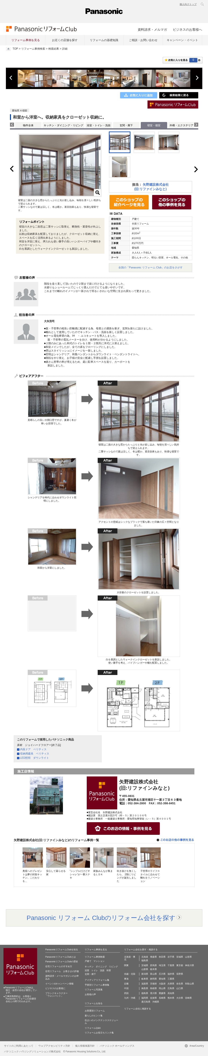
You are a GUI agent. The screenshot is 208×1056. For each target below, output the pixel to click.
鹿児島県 (145, 1001)
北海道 (144, 957)
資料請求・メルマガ (152, 29)
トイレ (94, 970)
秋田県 (162, 957)
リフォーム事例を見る (25, 40)
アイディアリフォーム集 (97, 980)
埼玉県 (162, 965)
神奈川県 (189, 965)
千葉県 (171, 965)
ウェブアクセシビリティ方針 (54, 1046)
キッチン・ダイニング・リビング (63, 125)
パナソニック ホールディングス (117, 1046)
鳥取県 (144, 988)
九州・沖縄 (129, 998)
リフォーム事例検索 (33, 48)
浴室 (87, 970)
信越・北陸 (129, 974)
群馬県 (153, 965)
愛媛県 (162, 993)
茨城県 (144, 965)
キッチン (89, 966)
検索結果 (53, 48)
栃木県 (153, 969)
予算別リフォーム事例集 (97, 985)
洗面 (102, 970)
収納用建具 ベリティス (34, 753)
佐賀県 (153, 998)
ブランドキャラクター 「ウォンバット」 (56, 994)
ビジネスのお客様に (55, 988)
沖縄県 (155, 1001)
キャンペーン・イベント (182, 40)
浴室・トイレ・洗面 (98, 125)
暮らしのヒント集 (94, 1015)
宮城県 (179, 957)
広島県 (171, 988)
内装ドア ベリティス (33, 749)
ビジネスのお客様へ (187, 29)
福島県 (144, 960)
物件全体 (28, 125)
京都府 (153, 983)
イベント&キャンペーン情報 (59, 983)
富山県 (153, 974)
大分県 (179, 998)
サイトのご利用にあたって (18, 1046)
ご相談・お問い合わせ (143, 40)
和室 (108, 970)
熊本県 (171, 998)
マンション (99, 961)
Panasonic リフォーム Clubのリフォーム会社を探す (101, 917)
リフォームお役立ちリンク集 (99, 1032)
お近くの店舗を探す (65, 40)
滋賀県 (144, 983)
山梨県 (144, 969)
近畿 (126, 983)
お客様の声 (90, 994)
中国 (126, 988)
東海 (126, 979)
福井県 (171, 974)
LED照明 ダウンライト (34, 757)
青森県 (153, 957)
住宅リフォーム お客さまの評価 (62, 971)
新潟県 (144, 974)
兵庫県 (171, 983)
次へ (197, 78)
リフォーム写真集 (94, 989)
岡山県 (162, 988)
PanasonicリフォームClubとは (60, 957)
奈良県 (179, 983)
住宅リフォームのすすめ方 (58, 966)
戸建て (88, 961)
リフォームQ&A (93, 1028)
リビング (113, 966)
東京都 (179, 965)
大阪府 (162, 983)
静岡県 (153, 979)
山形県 (188, 957)
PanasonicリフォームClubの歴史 (61, 961)
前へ (11, 78)
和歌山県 (189, 983)
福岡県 (144, 998)
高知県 (171, 993)
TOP (15, 48)
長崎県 (162, 998)
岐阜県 (144, 979)
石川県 (162, 974)
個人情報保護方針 (85, 1046)
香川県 (153, 993)
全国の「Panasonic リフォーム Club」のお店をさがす (150, 267)
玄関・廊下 (126, 125)
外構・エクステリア (181, 125)
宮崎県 (188, 998)
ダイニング (101, 966)
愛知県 (162, 979)
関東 (126, 965)
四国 (126, 993)
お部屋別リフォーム (95, 1010)
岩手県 (171, 957)
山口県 (179, 988)
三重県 (171, 979)
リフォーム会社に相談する (137, 1008)
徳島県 (144, 993)
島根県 (153, 988)
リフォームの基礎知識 (104, 40)
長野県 (179, 974)
